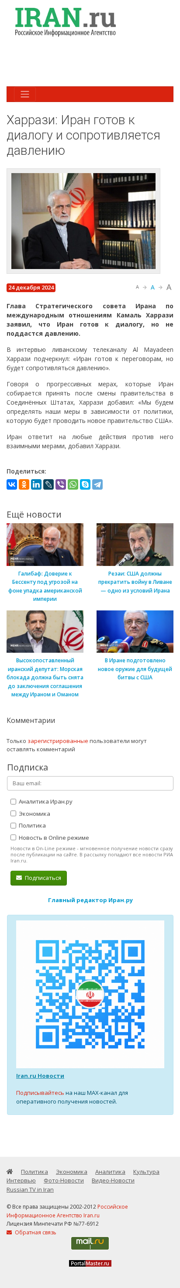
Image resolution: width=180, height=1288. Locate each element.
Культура (146, 1172)
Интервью (21, 1180)
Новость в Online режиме (53, 838)
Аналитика (110, 1172)
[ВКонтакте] (12, 484)
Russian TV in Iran (30, 1189)
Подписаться (42, 878)
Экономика (33, 814)
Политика (31, 825)
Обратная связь (35, 1232)
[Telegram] (97, 484)
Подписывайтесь (40, 1093)
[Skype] (85, 484)
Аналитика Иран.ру (45, 801)
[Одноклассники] (24, 484)
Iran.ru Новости (40, 1076)
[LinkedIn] (36, 484)
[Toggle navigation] (25, 94)
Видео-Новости (113, 1180)
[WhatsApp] (73, 484)
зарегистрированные (58, 741)
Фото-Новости (64, 1180)
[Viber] (60, 484)
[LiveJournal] (48, 484)
